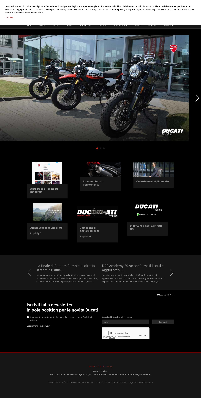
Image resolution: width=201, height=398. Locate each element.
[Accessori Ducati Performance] (100, 169)
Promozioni (85, 25)
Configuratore (121, 25)
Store (55, 25)
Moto (29, 25)
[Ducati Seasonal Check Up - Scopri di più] (47, 212)
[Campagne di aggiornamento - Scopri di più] (97, 212)
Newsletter (169, 25)
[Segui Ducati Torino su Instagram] (47, 173)
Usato (42, 25)
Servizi (69, 25)
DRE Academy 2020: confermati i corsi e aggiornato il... (133, 267)
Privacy (109, 366)
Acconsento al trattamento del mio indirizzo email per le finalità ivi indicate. (61, 319)
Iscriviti (162, 321)
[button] (197, 98)
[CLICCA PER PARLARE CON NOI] (147, 211)
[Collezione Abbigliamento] (153, 169)
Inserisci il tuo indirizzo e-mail (117, 317)
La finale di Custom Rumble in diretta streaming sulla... (65, 267)
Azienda (152, 25)
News (138, 25)
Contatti (102, 25)
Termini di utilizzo (96, 366)
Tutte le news (165, 294)
